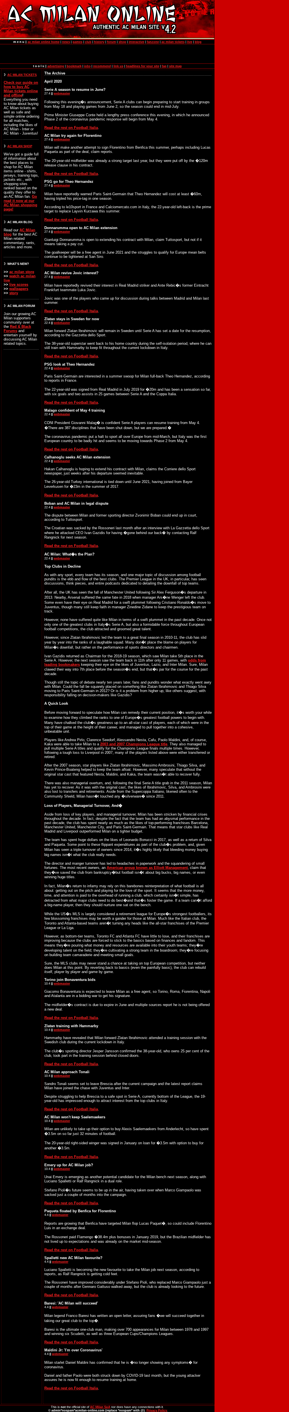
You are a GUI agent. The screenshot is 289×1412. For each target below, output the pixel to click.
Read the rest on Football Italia (71, 128)
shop (122, 41)
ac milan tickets (173, 41)
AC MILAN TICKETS (22, 74)
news (66, 41)
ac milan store (21, 272)
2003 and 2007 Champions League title (133, 744)
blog (198, 41)
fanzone (153, 41)
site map (175, 66)
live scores (18, 284)
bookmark (74, 66)
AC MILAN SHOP (19, 146)
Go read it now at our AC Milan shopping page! (20, 202)
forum (111, 41)
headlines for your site (142, 66)
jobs (87, 66)
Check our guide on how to (21, 88)
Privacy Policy (156, 1410)
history (99, 41)
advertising (55, 66)
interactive (136, 41)
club (88, 41)
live (189, 41)
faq (164, 66)
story (13, 293)
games (77, 41)
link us (118, 66)
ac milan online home (44, 41)
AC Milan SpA (100, 1407)
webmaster (62, 93)
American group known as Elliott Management (147, 868)
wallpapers (18, 289)
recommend (102, 66)
